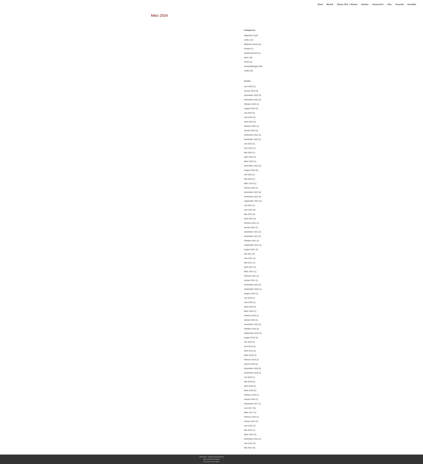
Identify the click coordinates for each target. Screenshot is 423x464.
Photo (246, 62)
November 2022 (251, 196)
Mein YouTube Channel (211, 459)
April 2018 (248, 386)
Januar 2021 (249, 280)
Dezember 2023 (251, 166)
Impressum (203, 457)
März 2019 (248, 355)
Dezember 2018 (251, 368)
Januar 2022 (249, 227)
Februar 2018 (250, 395)
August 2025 (249, 108)
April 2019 (248, 351)
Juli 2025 (248, 113)
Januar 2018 (249, 399)
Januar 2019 (249, 364)
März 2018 (248, 390)
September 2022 (251, 201)
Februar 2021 (250, 276)
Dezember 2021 (251, 232)
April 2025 (248, 122)
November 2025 (251, 100)
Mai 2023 (248, 179)
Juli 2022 (248, 205)
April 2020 (248, 307)
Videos (247, 71)
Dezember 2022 (251, 192)
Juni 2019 (248, 346)
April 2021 (248, 267)
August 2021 (249, 249)
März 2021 (248, 271)
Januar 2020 (249, 320)
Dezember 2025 (251, 95)
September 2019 (251, 333)
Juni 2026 (248, 86)
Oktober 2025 (250, 104)
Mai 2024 (248, 152)
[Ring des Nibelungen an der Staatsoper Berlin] (172, 38)
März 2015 (248, 434)
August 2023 (249, 170)
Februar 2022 (250, 223)
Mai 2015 (248, 430)
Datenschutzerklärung (216, 457)
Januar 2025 (249, 130)
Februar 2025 (250, 126)
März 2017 (248, 412)
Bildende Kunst (250, 44)
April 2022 (248, 219)
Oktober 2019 (250, 329)
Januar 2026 (249, 91)
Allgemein (248, 35)
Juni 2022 (248, 210)
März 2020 (248, 311)
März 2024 (248, 161)
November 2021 (251, 236)
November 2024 (251, 139)
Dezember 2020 (251, 285)
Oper (246, 57)
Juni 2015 (248, 426)
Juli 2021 (248, 254)
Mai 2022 (248, 214)
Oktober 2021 (250, 241)
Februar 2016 (250, 417)
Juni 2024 (248, 148)
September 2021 (251, 245)
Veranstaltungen (251, 66)
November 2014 (251, 439)
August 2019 (249, 337)
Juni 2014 (248, 443)
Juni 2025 (248, 117)
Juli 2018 (248, 377)
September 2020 (251, 289)
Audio (246, 40)
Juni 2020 (248, 302)
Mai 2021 (248, 263)
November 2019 (251, 324)
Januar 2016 (249, 421)
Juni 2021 (248, 258)
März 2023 (248, 183)
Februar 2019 (250, 359)
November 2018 (251, 373)
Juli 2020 (248, 298)
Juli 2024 (248, 144)
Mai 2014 (248, 448)
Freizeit (247, 49)
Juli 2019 (248, 342)
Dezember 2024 (251, 135)
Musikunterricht (250, 53)
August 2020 (249, 293)
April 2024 (248, 157)
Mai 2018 (248, 382)
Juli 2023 (248, 174)
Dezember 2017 (251, 404)
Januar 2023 (249, 188)
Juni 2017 (248, 408)
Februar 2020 (250, 315)
